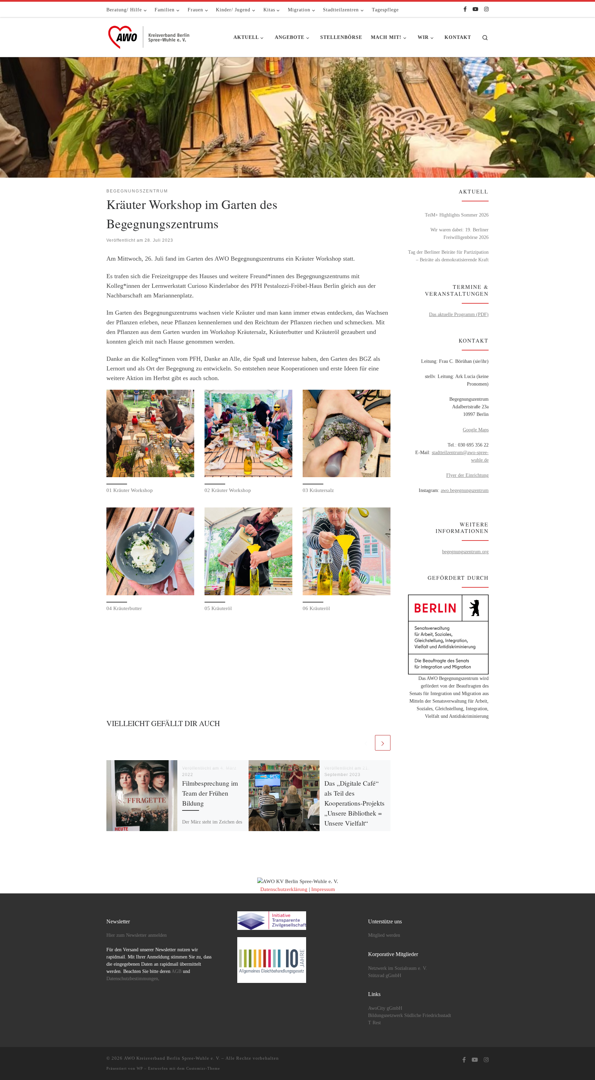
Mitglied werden (384, 935)
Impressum (323, 889)
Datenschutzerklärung (283, 889)
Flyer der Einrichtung (467, 475)
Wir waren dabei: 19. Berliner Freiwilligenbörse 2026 (459, 233)
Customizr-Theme (203, 1068)
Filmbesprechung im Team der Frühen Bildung (210, 793)
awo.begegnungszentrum (465, 490)
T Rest (374, 1022)
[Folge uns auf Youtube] (475, 9)
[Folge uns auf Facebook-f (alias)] (465, 9)
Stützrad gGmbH (384, 975)
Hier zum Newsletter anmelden (136, 935)
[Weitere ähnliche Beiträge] (382, 743)
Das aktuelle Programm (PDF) (459, 314)
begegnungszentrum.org (465, 551)
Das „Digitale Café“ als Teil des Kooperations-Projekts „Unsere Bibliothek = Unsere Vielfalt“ (354, 803)
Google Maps (476, 429)
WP (140, 1068)
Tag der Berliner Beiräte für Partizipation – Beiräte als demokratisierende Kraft (448, 255)
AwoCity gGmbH (385, 1008)
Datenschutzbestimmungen (132, 978)
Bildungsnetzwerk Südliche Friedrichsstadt (409, 1015)
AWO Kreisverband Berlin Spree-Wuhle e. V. (172, 1058)
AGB (176, 971)
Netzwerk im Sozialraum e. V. (397, 968)
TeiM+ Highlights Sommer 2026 (457, 215)
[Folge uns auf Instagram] (486, 9)
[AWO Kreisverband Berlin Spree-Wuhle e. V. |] (149, 35)
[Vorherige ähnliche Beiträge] (366, 743)
